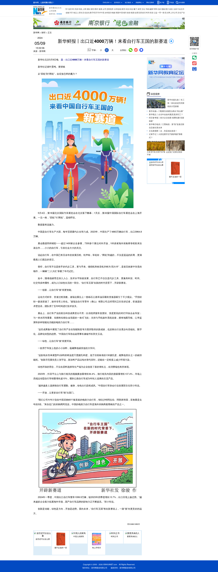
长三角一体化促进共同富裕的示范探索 (175, 103)
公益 (155, 13)
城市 (125, 13)
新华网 (36, 33)
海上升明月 (96, 548)
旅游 (128, 13)
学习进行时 (69, 9)
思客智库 (110, 9)
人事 (84, 9)
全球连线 (117, 9)
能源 (132, 13)
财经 (92, 9)
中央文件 (180, 9)
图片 (167, 9)
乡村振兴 (108, 13)
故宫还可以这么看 (43, 539)
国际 (88, 9)
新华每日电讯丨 (155, 124)
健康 (151, 9)
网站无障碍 (150, 2)
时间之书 (114, 536)
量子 (135, 9)
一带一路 (161, 13)
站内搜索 (182, 2)
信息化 (87, 13)
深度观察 (155, 94)
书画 (147, 9)
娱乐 (144, 13)
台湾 (104, 9)
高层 (76, 9)
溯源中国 (119, 13)
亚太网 (167, 13)
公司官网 (52, 11)
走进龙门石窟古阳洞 (174, 152)
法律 (175, 9)
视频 (163, 9)
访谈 (159, 9)
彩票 (140, 13)
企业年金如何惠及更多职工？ (170, 114)
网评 (96, 9)
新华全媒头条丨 (174, 100)
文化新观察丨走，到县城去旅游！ (163, 131)
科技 (127, 9)
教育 (123, 9)
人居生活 (80, 13)
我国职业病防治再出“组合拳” (171, 111)
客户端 (162, 2)
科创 (131, 9)
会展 (136, 13)
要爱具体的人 (132, 536)
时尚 (147, 13)
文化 (143, 9)
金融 (67, 13)
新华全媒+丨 (154, 111)
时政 (80, 9)
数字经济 (93, 13)
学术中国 (100, 13)
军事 (155, 9)
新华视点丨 (153, 114)
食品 (75, 13)
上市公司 (173, 13)
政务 (171, 9)
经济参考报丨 (154, 118)
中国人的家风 (78, 536)
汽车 (71, 13)
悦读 (151, 13)
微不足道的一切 (60, 548)
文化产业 (181, 13)
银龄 (114, 13)
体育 (139, 9)
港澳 (100, 9)
